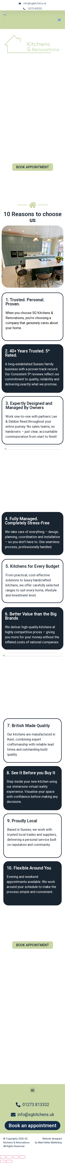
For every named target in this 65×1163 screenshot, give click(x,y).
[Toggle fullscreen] (9, 1156)
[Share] (16, 1156)
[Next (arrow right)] (9, 1161)
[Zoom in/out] (3, 1156)
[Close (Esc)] (22, 1156)
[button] (59, 19)
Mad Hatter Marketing (50, 1142)
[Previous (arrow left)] (3, 1161)
